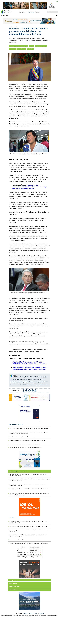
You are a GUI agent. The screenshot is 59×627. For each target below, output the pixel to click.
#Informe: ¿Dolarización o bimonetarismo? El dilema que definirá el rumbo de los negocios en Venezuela (28, 522)
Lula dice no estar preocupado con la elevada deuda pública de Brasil (25, 436)
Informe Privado (23, 12)
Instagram (37, 384)
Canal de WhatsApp (24, 384)
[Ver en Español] (57, 1)
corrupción (37, 46)
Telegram (32, 384)
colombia (31, 46)
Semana (11, 246)
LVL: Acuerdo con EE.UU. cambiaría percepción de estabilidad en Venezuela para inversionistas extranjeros (28, 475)
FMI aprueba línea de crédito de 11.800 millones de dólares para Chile (26, 447)
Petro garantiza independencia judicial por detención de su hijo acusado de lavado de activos (29, 186)
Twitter (41, 384)
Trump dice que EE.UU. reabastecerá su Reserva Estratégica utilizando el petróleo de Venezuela (29, 489)
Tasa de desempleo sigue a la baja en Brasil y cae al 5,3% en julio (25, 444)
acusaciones (24, 46)
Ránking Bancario (13, 580)
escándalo (44, 46)
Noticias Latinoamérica (15, 46)
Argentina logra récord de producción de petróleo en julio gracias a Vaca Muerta (28, 440)
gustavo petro (13, 48)
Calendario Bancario (14, 589)
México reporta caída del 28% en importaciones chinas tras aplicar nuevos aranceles (29, 428)
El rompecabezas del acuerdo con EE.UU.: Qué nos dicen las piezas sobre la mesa (29, 543)
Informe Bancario (13, 583)
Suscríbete (31, 12)
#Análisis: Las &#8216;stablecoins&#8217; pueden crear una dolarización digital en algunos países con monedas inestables (28, 432)
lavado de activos (22, 48)
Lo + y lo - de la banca (14, 586)
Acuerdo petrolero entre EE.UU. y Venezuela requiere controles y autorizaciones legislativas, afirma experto (28, 484)
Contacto (37, 12)
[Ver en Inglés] (56, 1)
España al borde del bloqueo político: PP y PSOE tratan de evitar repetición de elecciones (29, 363)
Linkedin (25, 613)
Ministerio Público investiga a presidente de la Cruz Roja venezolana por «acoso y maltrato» (29, 368)
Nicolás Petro (30, 48)
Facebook (46, 384)
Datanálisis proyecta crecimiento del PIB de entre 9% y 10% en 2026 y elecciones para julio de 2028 (29, 530)
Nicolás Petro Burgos (25, 84)
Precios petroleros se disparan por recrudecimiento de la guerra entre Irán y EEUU (28, 526)
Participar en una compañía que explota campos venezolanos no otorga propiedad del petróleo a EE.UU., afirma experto (29, 494)
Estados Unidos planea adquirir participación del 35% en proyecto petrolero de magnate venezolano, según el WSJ (30, 480)
